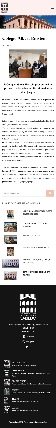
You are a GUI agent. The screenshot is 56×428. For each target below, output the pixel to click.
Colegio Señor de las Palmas (36, 247)
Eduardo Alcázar (31, 235)
